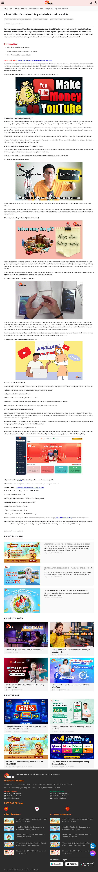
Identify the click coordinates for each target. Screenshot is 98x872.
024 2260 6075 (63, 793)
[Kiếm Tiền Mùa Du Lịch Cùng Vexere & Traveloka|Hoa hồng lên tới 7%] (22, 575)
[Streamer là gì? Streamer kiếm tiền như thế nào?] (26, 634)
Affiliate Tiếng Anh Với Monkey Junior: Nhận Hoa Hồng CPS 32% (67, 544)
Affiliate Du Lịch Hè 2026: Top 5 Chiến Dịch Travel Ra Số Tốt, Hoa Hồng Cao (31, 844)
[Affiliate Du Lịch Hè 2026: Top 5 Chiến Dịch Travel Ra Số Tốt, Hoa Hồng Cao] (9, 844)
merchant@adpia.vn (59, 798)
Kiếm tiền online (19, 9)
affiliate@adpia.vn (13, 798)
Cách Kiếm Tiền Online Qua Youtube (18, 19)
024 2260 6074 (17, 793)
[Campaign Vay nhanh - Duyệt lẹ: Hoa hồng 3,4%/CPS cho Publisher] (72, 711)
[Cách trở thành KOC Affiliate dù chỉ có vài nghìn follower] (9, 852)
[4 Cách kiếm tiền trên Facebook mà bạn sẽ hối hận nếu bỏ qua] (72, 670)
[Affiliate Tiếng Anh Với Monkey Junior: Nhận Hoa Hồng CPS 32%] (22, 552)
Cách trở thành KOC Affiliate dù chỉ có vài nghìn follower (31, 852)
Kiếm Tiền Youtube (40, 19)
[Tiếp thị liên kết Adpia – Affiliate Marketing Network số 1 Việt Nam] (49, 2)
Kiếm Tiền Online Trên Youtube (61, 19)
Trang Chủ (8, 9)
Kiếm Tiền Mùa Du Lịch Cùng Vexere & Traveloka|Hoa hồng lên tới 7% (68, 569)
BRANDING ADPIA (12, 803)
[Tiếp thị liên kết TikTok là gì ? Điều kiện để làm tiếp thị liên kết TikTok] (26, 670)
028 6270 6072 (62, 796)
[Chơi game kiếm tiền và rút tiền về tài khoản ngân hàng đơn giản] (72, 634)
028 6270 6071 (16, 796)
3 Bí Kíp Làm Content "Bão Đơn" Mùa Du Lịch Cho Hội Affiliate (66, 590)
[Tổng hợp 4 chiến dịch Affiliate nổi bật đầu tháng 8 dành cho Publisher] (72, 746)
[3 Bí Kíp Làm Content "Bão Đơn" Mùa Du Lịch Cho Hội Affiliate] (22, 600)
